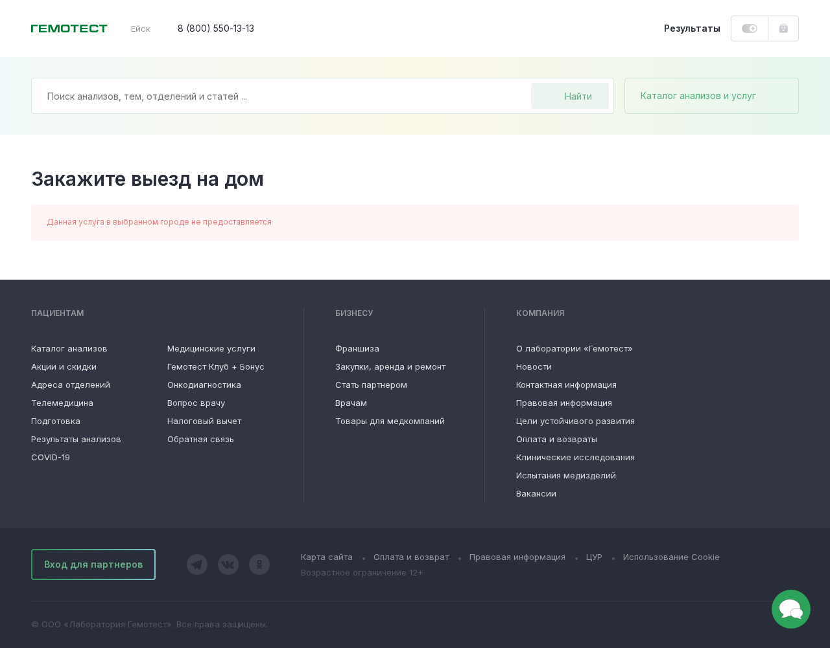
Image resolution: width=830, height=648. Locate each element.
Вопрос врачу (196, 402)
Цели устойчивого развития (575, 421)
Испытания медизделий (566, 475)
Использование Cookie (671, 557)
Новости (534, 366)
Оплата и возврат (411, 557)
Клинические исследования (575, 457)
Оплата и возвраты (556, 439)
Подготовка (55, 421)
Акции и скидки (64, 366)
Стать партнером (371, 384)
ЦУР (594, 557)
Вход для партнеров (93, 564)
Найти (578, 96)
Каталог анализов (69, 348)
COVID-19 (50, 457)
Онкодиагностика (204, 384)
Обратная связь (200, 439)
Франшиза (357, 348)
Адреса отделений (70, 384)
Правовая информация (564, 402)
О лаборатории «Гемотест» (574, 348)
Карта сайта (327, 557)
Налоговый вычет (204, 421)
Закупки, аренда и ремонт (390, 366)
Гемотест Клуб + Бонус (216, 366)
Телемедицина (62, 402)
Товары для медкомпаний (390, 421)
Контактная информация (566, 384)
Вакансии (536, 493)
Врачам (351, 402)
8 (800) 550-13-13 (216, 28)
